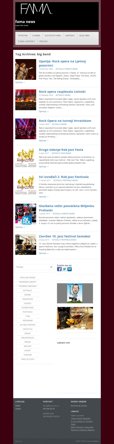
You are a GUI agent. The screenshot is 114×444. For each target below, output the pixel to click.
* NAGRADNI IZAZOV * (27, 281)
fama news (18, 441)
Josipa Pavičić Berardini (80, 418)
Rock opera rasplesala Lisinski (62, 91)
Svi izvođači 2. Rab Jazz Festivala (64, 177)
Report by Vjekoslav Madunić (83, 429)
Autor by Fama (53, 35)
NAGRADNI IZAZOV (51, 416)
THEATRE (27, 355)
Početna (23, 35)
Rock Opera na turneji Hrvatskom (65, 120)
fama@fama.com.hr (51, 405)
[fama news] (36, 9)
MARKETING (48, 413)
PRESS (27, 342)
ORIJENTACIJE (27, 337)
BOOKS (27, 294)
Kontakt (70, 35)
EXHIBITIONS (28, 307)
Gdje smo (84, 35)
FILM (63, 153)
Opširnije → (20, 82)
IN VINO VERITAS (27, 324)
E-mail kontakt (26, 41)
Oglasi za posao (77, 415)
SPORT (27, 350)
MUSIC (75, 69)
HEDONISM (28, 320)
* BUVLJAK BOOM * (27, 277)
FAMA (83, 441)
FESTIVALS (67, 180)
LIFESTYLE (28, 329)
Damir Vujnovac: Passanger (82, 427)
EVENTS (68, 69)
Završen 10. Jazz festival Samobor (65, 236)
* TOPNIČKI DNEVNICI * (28, 286)
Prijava (43, 41)
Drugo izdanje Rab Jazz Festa (61, 149)
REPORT (27, 346)
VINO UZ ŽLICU (27, 359)
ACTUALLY (60, 69)
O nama (36, 35)
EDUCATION (27, 299)
